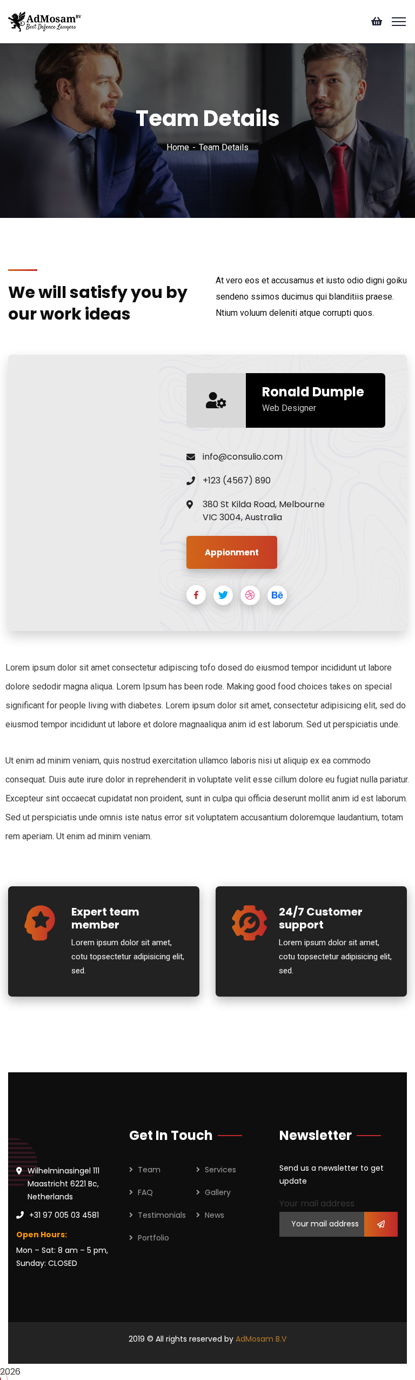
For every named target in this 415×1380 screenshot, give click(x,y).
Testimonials (162, 1215)
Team (149, 1169)
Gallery (218, 1192)
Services (220, 1169)
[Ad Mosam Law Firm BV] (45, 21)
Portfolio (153, 1237)
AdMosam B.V (261, 1338)
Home (177, 147)
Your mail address (316, 1203)
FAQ (145, 1192)
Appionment (232, 552)
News (214, 1215)
